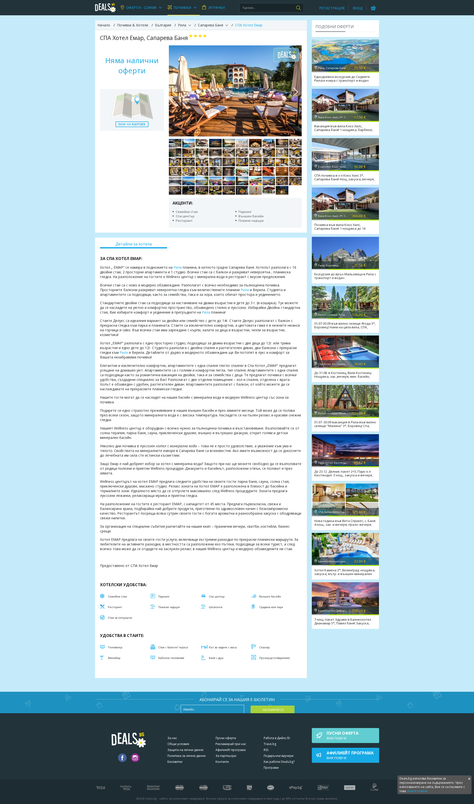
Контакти (222, 762)
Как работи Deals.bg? (279, 762)
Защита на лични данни (185, 750)
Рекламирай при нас (231, 744)
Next (295, 91)
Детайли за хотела (134, 244)
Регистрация (331, 8)
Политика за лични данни (186, 756)
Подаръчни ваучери (279, 756)
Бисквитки (174, 762)
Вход (357, 8)
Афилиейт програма (231, 750)
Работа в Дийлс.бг (277, 738)
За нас (172, 738)
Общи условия (178, 744)
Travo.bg (270, 744)
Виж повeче (342, 735)
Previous (175, 91)
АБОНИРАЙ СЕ (273, 710)
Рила (178, 267)
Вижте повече (417, 791)
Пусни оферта (226, 738)
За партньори (226, 756)
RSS (266, 750)
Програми (271, 768)
